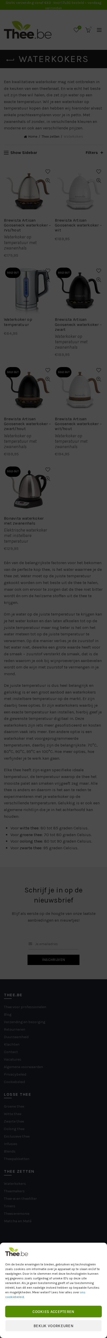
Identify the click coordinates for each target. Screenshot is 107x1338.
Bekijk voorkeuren (53, 1326)
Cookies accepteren (53, 1311)
